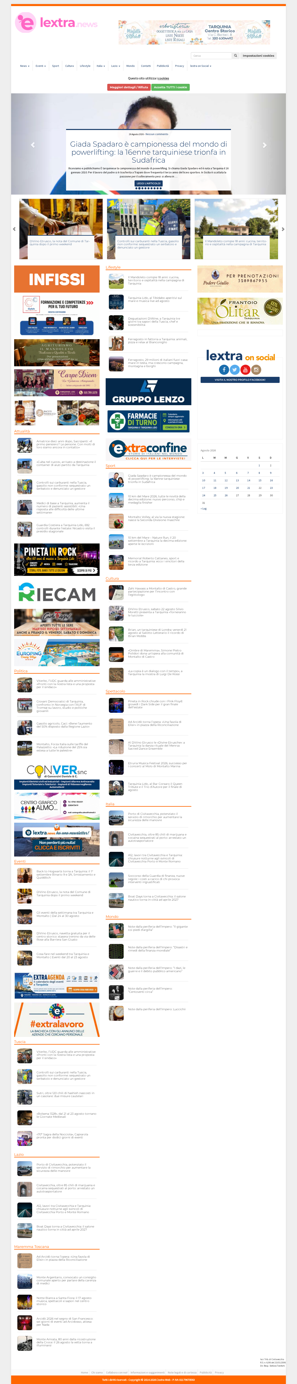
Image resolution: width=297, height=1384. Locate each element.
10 (203, 480)
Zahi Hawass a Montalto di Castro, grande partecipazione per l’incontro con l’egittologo (234, 244)
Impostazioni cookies (258, 56)
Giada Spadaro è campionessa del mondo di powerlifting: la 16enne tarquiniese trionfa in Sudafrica (157, 479)
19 (226, 488)
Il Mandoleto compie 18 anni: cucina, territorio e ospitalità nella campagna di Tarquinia (148, 242)
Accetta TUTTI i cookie (170, 87)
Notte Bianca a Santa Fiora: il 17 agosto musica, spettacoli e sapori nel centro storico (64, 1301)
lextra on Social (199, 66)
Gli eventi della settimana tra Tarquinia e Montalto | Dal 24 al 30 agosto (65, 914)
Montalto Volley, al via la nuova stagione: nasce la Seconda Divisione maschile (156, 518)
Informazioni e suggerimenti (148, 1372)
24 (203, 495)
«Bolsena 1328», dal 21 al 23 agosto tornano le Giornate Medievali (66, 1115)
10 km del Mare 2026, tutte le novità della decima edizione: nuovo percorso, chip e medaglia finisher (148, 152)
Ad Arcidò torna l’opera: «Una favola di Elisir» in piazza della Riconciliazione (63, 1258)
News (23, 66)
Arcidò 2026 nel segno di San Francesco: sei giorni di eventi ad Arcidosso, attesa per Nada (65, 1322)
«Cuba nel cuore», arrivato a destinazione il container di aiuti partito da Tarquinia (66, 463)
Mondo (130, 66)
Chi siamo (97, 1372)
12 (226, 480)
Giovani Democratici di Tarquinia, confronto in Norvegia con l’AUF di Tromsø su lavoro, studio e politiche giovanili (62, 706)
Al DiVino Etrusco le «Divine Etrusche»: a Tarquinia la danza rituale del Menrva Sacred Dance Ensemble (156, 746)
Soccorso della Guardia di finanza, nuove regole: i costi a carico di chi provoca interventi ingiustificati (156, 879)
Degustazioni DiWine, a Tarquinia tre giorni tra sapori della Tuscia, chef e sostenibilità (154, 322)
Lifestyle (85, 66)
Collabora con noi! (116, 1372)
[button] (31, 144)
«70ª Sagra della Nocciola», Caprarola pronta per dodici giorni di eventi (62, 1136)
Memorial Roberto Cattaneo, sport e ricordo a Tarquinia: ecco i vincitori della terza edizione (156, 561)
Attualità (22, 431)
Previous (14, 229)
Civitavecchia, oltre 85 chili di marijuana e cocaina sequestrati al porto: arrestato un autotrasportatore (66, 1188)
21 (248, 488)
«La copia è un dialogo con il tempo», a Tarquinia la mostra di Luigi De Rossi (155, 672)
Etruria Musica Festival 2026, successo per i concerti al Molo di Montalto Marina (157, 764)
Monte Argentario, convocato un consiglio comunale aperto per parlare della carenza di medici (66, 1280)
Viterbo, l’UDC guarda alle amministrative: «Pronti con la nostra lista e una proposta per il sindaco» (66, 684)
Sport (55, 66)
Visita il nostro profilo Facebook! (240, 379)
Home (84, 1372)
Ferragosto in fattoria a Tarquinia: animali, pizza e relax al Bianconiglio (157, 340)
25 (215, 495)
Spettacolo (115, 691)
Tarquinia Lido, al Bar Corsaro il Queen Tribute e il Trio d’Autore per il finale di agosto (155, 787)
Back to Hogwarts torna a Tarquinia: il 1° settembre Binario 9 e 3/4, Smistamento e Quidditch (66, 874)
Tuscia (20, 1042)
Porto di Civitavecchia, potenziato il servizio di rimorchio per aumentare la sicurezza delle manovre (64, 1168)
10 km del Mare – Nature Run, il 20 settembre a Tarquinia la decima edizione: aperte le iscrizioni (157, 541)
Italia (100, 66)
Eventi (40, 66)
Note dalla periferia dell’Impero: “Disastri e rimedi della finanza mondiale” (157, 948)
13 (237, 480)
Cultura (69, 66)
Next (283, 229)
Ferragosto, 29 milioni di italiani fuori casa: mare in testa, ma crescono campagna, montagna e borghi (158, 363)
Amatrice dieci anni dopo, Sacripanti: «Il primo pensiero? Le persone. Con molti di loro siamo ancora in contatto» (66, 444)
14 (248, 480)
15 (260, 480)
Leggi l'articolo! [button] (148, 183)
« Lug (204, 508)
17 (203, 488)
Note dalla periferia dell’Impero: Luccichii (157, 1009)
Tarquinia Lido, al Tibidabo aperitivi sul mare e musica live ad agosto (155, 299)
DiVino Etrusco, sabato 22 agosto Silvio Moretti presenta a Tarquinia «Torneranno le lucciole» (157, 612)
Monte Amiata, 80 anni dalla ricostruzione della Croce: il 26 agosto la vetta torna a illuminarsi (66, 1342)
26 (226, 495)
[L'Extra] (57, 22)
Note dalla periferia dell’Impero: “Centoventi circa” (150, 990)
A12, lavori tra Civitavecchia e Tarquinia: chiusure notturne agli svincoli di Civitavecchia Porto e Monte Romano (64, 1209)
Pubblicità (163, 66)
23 (271, 488)
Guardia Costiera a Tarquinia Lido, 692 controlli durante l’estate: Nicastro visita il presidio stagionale (66, 528)
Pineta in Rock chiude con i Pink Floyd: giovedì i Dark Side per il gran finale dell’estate (155, 704)
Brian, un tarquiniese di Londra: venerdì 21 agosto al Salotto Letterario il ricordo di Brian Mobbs (157, 633)
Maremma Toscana (31, 1246)
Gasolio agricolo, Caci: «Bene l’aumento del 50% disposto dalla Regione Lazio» (64, 725)
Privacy (179, 66)
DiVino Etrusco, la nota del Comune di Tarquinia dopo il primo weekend (64, 893)
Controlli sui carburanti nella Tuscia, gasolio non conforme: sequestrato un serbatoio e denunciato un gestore (60, 244)
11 (215, 480)
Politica (21, 671)
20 (237, 488)
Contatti (146, 66)
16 (271, 480)
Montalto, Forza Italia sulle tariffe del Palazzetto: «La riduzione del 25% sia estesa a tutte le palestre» (62, 747)
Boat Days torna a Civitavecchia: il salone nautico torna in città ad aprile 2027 (65, 1228)
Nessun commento (157, 134)
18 (215, 488)
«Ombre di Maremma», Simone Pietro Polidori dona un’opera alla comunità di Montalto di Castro (156, 653)
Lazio (114, 66)
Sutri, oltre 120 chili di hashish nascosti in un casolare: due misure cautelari (65, 1094)
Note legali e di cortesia (182, 1372)
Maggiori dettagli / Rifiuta (129, 87)
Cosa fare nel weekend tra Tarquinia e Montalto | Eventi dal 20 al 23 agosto (63, 955)
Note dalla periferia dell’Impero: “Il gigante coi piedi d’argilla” (158, 928)
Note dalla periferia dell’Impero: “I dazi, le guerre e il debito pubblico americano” (156, 969)
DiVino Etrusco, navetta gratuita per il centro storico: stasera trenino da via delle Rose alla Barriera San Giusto (66, 936)
